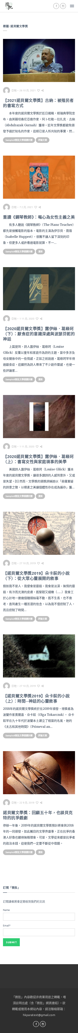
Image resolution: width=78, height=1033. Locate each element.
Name (6, 910)
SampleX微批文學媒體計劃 (19, 140)
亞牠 (14, 90)
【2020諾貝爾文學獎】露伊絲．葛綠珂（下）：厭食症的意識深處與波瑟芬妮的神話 (39, 333)
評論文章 (42, 140)
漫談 (40, 251)
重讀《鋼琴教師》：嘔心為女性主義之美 (39, 217)
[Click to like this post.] (38, 90)
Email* (6, 925)
